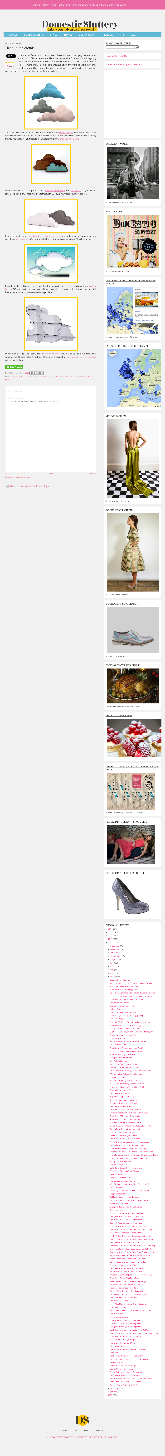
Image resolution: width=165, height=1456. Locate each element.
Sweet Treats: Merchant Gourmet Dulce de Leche (131, 1249)
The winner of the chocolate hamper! (126, 1109)
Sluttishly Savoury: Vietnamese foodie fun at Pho (130, 1126)
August (113, 959)
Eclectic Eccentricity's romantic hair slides (128, 1262)
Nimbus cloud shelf (50, 353)
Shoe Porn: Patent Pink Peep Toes (124, 1278)
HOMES (13, 35)
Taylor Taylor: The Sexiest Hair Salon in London (129, 1190)
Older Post (92, 473)
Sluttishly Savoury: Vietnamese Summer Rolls (129, 1041)
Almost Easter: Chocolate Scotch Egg (125, 1025)
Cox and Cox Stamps (118, 1307)
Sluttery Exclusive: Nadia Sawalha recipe (127, 1291)
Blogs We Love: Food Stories (122, 1132)
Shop (75, 1430)
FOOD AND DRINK (34, 35)
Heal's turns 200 (116, 1362)
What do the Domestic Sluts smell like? (126, 1233)
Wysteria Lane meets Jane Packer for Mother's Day (131, 1275)
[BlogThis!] (33, 373)
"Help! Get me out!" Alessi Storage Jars (126, 1372)
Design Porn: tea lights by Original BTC (126, 1326)
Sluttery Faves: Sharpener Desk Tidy (125, 1284)
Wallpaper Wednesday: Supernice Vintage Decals (131, 983)
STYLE (53, 35)
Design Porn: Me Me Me (120, 1093)
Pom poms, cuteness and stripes (124, 986)
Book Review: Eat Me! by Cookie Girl (125, 1320)
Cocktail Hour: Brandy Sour (121, 1090)
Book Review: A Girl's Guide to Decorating (128, 1148)
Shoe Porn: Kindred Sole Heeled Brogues (127, 1213)
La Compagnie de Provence (122, 1106)
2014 (110, 929)
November (115, 949)
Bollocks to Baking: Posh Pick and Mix (126, 1168)
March (113, 976)
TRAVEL (68, 35)
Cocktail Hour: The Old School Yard (125, 1138)
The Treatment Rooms (119, 1002)
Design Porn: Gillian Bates (121, 1057)
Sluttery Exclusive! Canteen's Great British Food (130, 1255)
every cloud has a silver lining (26, 377)
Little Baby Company (69, 139)
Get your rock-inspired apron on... (124, 1100)
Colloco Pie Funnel (118, 1077)
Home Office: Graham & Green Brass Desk (128, 1349)
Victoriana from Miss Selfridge (123, 1365)
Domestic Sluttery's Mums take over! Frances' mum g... (133, 1245)
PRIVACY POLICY (97, 1437)
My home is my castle (119, 1317)
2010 (110, 942)
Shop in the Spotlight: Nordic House (125, 1080)
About (86, 1430)
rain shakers (21, 239)
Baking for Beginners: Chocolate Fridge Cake (129, 1158)
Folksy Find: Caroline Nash (121, 1161)
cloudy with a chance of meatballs (45, 236)
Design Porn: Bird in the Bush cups (125, 1242)
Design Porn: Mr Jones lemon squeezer (127, 1268)
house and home (49, 377)
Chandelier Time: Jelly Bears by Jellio (125, 1323)
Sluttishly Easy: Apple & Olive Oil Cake (126, 1271)
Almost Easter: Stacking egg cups (124, 989)
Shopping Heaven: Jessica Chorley (124, 1103)
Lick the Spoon (116, 1009)
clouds (13, 377)
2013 (110, 932)
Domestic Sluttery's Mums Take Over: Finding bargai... (133, 1252)
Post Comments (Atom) (23, 477)
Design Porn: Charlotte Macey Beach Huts (128, 1216)
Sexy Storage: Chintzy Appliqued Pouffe (127, 1048)
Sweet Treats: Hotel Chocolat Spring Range (128, 1281)
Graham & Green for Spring (122, 1006)
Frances (40, 377)
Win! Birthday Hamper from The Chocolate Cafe (130, 1184)
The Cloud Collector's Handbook (81, 357)
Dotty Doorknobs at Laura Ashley (124, 1297)
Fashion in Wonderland (120, 1177)
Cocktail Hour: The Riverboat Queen (125, 1336)
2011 (110, 939)
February (114, 1388)
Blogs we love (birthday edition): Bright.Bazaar (129, 1226)
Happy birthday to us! (119, 1194)
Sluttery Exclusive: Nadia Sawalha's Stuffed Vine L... (131, 1310)
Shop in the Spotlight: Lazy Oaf (123, 1265)
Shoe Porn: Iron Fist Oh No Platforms (126, 1051)
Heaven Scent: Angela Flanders (123, 1181)
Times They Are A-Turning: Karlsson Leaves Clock (130, 1070)
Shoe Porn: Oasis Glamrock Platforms (126, 1381)
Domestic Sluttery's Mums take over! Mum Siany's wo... (133, 1229)
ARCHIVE (113, 1437)
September (115, 956)
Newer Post (9, 473)
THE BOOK (107, 35)
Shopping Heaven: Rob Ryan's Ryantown (127, 1207)
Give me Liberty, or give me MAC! (124, 1135)
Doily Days (114, 1352)
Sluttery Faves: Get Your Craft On (124, 1385)
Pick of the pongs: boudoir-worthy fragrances (129, 1142)
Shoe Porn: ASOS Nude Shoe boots (125, 1116)
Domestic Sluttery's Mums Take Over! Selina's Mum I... (133, 1239)
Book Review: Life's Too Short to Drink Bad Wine (130, 1330)
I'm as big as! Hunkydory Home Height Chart (128, 1294)
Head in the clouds (19, 47)
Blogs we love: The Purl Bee (121, 1038)
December (115, 946)
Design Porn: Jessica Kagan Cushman (125, 1375)
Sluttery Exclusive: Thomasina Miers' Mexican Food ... (132, 1151)
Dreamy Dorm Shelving (120, 980)
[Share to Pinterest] (42, 373)
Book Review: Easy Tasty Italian (122, 1054)
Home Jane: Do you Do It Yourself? (124, 1343)
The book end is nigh (119, 1346)
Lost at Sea (76, 190)
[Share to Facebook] (39, 373)
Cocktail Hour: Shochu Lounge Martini (126, 1219)
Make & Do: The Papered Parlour (124, 1064)
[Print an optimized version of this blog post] (14, 369)
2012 (110, 935)
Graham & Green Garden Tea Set (124, 1067)
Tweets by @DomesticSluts (117, 56)
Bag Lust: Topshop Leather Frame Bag (126, 1223)
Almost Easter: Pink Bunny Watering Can (127, 1119)
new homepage (80, 4)
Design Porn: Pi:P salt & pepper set (125, 1129)
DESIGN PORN (87, 35)
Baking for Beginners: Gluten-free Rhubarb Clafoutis (132, 993)
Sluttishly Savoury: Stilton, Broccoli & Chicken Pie (131, 1359)
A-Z (133, 35)
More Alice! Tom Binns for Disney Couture (128, 1304)
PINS (122, 35)
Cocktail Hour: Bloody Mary (121, 1369)
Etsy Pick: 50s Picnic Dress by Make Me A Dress (130, 1022)
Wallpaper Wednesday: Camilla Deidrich (127, 1083)
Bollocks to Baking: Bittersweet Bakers (126, 1122)
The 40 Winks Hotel (118, 1314)
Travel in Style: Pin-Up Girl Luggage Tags (127, 1015)
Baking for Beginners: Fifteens (123, 1012)
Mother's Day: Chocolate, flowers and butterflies (130, 1236)
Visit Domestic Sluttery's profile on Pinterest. (125, 64)
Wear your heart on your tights (123, 1339)
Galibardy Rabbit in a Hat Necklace (124, 1197)
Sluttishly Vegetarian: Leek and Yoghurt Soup (129, 1113)
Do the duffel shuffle (118, 1044)
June (112, 966)
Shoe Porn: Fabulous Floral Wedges (125, 1171)
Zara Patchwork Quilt (119, 1203)
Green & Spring (116, 1018)
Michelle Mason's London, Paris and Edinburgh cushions (134, 1155)
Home (51, 473)
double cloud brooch (55, 190)
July (112, 963)
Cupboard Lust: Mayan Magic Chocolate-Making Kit (131, 1032)
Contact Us (99, 1430)
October (114, 952)
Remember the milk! (119, 1210)
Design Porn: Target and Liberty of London (128, 1145)
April (112, 973)
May (112, 970)
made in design (70, 377)
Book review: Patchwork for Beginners (126, 1356)
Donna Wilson (65, 132)
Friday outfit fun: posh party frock (124, 1035)
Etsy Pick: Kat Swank (118, 1061)
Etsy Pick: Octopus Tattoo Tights (123, 1096)
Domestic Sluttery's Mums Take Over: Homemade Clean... (134, 1333)
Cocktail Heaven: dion (119, 1300)
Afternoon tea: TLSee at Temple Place (126, 1074)
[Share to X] (36, 373)
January (113, 1391)
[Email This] (30, 373)
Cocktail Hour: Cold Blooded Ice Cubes (126, 999)
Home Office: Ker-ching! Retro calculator (127, 1258)
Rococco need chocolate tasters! (124, 1288)
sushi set (69, 286)
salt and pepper (81, 377)
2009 (110, 1395)
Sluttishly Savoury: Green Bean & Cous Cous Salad (131, 1378)
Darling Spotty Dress (118, 1164)
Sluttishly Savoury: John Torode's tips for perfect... (131, 1200)
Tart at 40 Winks (116, 1187)
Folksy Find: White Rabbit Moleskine (125, 1028)
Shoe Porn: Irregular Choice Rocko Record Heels (131, 996)
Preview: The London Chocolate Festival (127, 1087)
